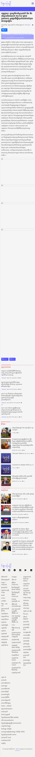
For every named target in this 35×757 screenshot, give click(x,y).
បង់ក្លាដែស (26, 653)
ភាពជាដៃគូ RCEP (6, 740)
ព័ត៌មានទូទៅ (27, 25)
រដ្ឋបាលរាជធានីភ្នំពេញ (5, 610)
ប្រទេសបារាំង (26, 647)
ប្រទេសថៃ (3, 680)
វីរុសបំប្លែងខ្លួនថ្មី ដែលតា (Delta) (16, 589)
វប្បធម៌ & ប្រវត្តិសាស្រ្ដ (5, 591)
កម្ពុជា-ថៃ (3, 677)
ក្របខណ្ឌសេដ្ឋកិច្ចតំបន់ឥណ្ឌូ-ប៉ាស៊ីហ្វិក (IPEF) (13, 732)
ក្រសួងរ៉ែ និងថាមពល (15, 659)
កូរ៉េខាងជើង (26, 641)
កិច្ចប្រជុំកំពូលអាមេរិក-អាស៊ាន (8, 735)
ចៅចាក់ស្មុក (26, 608)
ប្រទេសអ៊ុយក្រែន (26, 629)
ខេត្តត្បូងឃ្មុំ (4, 642)
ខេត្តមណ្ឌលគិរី (4, 637)
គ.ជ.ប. (13, 625)
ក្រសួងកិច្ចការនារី (16, 673)
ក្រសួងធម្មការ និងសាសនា (16, 664)
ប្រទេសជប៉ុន (26, 638)
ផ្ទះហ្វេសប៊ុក (4, 588)
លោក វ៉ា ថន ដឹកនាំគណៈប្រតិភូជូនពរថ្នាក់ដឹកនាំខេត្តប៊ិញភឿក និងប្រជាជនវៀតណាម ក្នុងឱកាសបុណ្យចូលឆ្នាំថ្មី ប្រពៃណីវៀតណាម (12, 397)
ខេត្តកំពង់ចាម (4, 645)
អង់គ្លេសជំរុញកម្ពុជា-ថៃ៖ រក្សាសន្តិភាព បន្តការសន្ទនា (22, 429)
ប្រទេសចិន (26, 622)
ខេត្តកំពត (3, 631)
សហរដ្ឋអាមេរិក (27, 632)
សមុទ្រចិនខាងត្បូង (6, 726)
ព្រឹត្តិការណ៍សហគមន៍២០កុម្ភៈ (16, 605)
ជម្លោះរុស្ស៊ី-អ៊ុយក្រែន (27, 664)
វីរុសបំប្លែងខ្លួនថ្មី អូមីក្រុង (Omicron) (15, 594)
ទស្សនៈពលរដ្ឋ (26, 598)
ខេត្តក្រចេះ (5, 359)
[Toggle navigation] (32, 3)
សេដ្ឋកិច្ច (3, 743)
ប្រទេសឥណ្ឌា (26, 660)
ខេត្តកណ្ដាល (4, 640)
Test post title (16, 454)
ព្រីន (5, 30)
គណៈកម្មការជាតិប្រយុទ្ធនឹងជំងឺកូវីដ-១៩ (16, 611)
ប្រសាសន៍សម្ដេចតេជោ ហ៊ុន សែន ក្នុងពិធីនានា (26, 592)
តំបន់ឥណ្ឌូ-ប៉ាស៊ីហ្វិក (6, 729)
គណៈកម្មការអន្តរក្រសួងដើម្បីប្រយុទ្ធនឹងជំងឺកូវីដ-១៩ (16, 619)
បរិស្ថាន (12, 359)
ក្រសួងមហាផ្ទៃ (15, 640)
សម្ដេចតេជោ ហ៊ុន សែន (26, 585)
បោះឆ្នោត (14, 577)
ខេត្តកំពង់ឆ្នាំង (4, 625)
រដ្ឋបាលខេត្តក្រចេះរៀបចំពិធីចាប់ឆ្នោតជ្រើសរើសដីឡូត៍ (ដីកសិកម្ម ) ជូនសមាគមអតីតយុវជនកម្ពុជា (11, 384)
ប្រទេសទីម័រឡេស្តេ (6, 703)
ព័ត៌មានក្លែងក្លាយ (25, 618)
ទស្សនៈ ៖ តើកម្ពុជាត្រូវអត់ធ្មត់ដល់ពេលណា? (20, 519)
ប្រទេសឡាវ (4, 686)
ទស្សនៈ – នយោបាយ (4, 584)
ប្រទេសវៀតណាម (5, 683)
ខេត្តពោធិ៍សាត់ (4, 619)
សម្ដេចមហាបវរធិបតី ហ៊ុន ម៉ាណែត (27, 579)
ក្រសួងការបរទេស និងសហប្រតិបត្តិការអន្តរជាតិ (16, 635)
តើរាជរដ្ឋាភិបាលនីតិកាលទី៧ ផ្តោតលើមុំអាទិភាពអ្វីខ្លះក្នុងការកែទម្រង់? (22, 477)
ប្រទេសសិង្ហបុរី (4, 692)
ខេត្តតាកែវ (3, 622)
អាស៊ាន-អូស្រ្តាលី (5, 715)
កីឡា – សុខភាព (4, 605)
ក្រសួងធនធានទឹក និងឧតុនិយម (16, 651)
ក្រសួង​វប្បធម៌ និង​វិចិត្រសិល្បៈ (16, 669)
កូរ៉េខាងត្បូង (26, 644)
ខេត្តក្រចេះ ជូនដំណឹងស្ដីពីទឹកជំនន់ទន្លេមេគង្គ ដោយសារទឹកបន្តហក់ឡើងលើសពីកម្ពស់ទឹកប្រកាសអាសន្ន (11, 373)
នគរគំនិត (3, 601)
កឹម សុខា (25, 614)
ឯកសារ (3, 598)
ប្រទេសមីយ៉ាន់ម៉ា (5, 689)
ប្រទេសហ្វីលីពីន (5, 697)
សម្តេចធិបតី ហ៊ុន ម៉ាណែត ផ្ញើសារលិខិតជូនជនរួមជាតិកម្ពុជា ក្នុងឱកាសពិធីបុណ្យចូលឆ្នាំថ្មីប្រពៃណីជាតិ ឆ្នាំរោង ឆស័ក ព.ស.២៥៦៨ (22, 532)
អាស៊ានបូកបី (4, 712)
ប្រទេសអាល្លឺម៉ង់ (27, 650)
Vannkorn (17, 750)
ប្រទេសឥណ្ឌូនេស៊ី (5, 700)
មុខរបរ (3, 595)
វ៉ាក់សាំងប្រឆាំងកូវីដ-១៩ (16, 600)
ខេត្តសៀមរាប (4, 614)
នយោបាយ (26, 601)
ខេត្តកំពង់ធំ (4, 634)
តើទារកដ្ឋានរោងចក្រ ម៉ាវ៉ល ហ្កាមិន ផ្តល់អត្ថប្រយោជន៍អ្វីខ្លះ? (23, 495)
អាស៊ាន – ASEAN (6, 706)
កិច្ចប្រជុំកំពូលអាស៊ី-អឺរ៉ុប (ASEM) (9, 717)
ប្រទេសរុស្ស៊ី (26, 625)
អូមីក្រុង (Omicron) (15, 584)
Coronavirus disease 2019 (20, 465)
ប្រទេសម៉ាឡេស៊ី (5, 695)
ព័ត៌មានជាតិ (4, 577)
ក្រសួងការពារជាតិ (16, 643)
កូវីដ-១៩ (14, 580)
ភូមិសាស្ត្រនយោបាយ (26, 604)
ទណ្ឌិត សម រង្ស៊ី (27, 611)
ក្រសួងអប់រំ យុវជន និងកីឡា (16, 646)
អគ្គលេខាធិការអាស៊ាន (6, 709)
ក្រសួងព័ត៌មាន (15, 655)
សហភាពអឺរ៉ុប (26, 635)
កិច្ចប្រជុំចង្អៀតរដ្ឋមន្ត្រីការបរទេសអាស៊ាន (11, 723)
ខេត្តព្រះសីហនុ (5, 617)
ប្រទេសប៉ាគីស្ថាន (26, 656)
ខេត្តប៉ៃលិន (4, 628)
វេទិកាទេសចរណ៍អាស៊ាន (7, 720)
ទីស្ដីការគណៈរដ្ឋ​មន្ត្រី (16, 629)
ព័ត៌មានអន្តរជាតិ (5, 580)
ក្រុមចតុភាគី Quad (6, 738)
